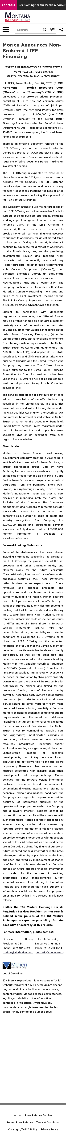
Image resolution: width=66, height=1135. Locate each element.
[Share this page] (61, 29)
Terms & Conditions (48, 1122)
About (18, 1115)
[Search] (45, 29)
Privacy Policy (49, 1129)
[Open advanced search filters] (52, 29)
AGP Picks (8, 5)
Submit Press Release (20, 1122)
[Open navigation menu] (6, 29)
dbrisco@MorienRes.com (18, 952)
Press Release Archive (38, 1115)
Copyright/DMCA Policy (22, 1129)
